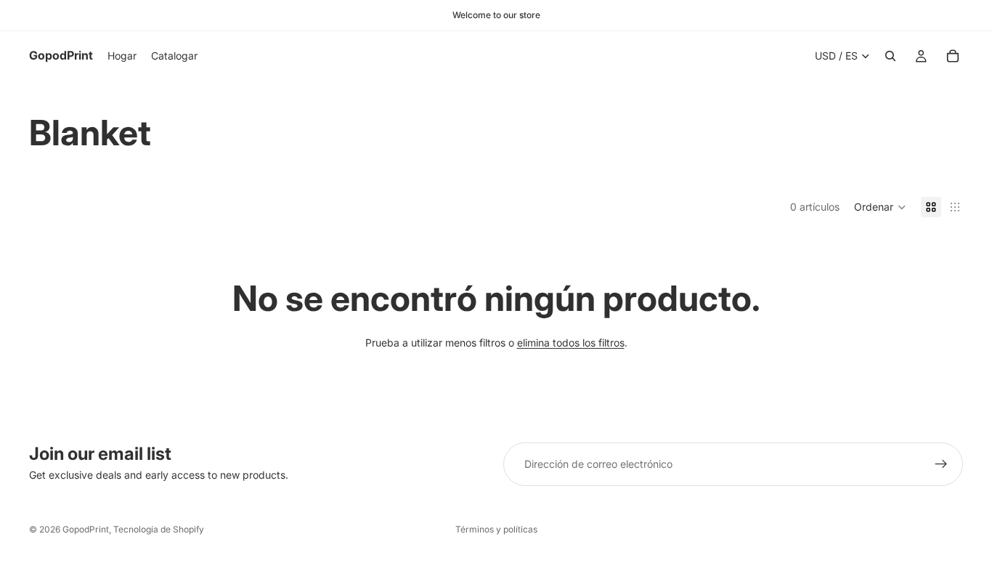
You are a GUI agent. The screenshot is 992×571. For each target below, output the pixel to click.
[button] (880, 207)
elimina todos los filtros (571, 342)
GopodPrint (85, 529)
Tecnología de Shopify (158, 529)
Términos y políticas (496, 529)
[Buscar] (890, 56)
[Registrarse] (941, 464)
